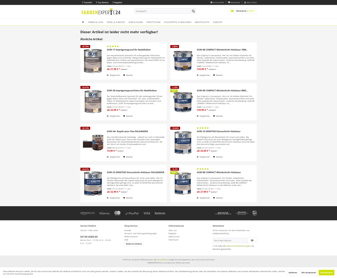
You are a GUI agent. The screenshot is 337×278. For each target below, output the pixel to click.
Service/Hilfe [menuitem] (218, 2)
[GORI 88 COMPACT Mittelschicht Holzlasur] (183, 183)
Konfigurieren (326, 272)
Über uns (172, 230)
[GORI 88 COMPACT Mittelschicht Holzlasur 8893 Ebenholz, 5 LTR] (183, 102)
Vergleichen (114, 75)
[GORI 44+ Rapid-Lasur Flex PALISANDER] (93, 142)
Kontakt (127, 230)
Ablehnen (293, 272)
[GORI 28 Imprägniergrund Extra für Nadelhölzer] (93, 102)
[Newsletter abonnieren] (252, 240)
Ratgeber (118, 2)
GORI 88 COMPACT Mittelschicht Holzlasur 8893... (222, 90)
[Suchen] (193, 11)
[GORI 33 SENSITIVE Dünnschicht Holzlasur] (183, 142)
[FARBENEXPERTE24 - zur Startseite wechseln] (101, 11)
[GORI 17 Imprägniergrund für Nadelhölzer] (93, 61)
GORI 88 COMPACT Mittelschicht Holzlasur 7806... (222, 49)
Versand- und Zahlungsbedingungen (140, 233)
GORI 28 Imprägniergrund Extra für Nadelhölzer (132, 90)
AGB (126, 239)
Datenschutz (174, 236)
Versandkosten (162, 260)
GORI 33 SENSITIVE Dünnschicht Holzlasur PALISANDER (135, 172)
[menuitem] (234, 2)
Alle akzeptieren (308, 272)
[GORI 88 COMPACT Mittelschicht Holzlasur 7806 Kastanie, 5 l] (183, 61)
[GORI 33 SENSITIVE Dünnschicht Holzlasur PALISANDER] (93, 183)
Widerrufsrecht (131, 236)
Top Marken (103, 2)
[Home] (83, 21)
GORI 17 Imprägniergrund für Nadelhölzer (129, 49)
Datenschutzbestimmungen (238, 246)
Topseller (88, 2)
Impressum (173, 239)
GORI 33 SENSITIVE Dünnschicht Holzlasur (219, 131)
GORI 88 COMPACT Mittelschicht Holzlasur (219, 172)
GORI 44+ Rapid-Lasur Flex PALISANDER (127, 131)
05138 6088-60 (89, 236)
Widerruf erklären (134, 244)
